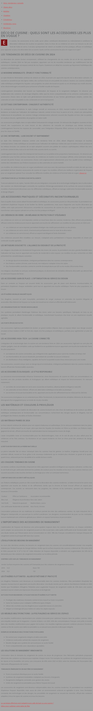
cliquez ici (82, 173)
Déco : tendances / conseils (13, 3)
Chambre (6, 15)
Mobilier (6, 11)
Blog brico (7, 28)
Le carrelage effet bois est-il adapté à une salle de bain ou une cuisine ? (27, 703)
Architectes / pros (9, 24)
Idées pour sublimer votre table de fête (15, 706)
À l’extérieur (7, 19)
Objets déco (7, 7)
